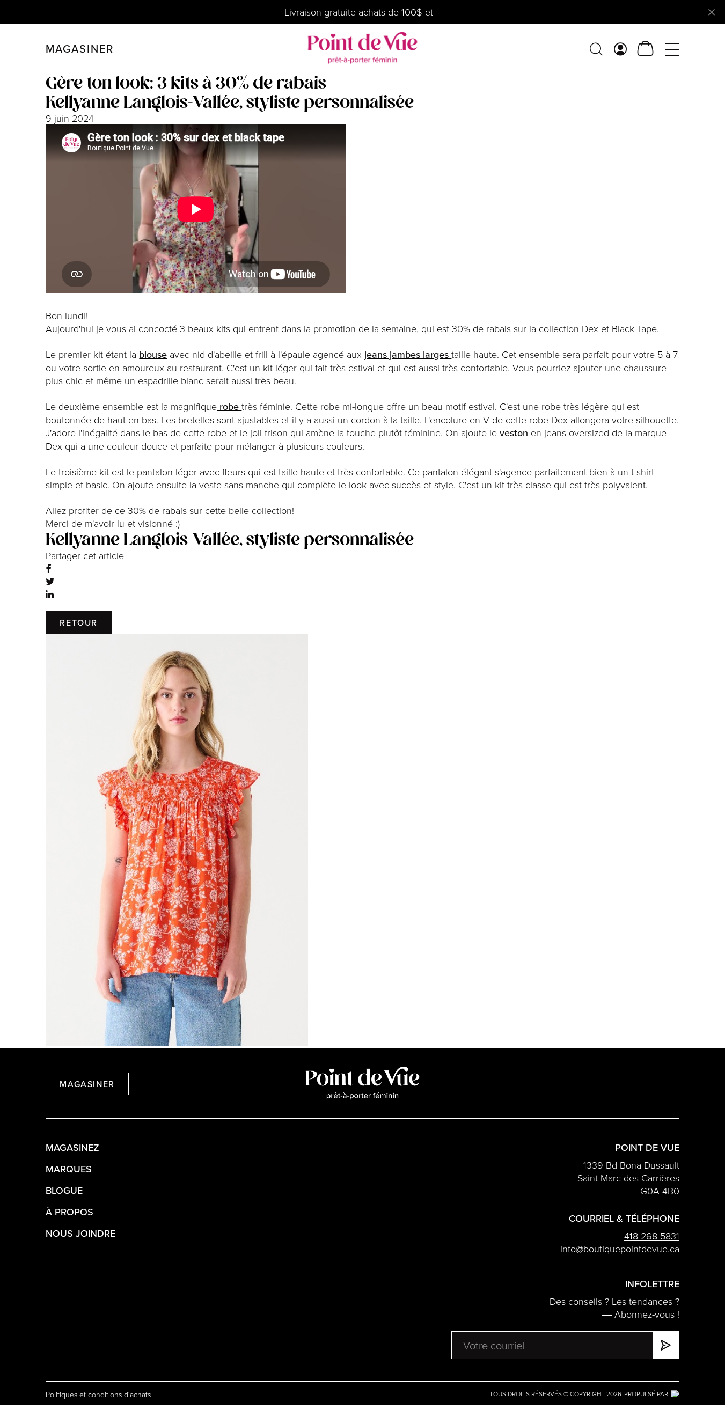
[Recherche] (596, 48)
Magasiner (87, 1084)
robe (229, 406)
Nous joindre (80, 1233)
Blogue (64, 1190)
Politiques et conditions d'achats (98, 1394)
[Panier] (646, 48)
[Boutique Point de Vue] (362, 48)
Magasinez (72, 1147)
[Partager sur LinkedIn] (50, 594)
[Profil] (620, 48)
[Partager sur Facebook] (48, 568)
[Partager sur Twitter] (50, 581)
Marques (69, 1169)
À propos (69, 1212)
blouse (153, 354)
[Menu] (672, 48)
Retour (79, 622)
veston (515, 432)
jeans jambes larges (407, 354)
